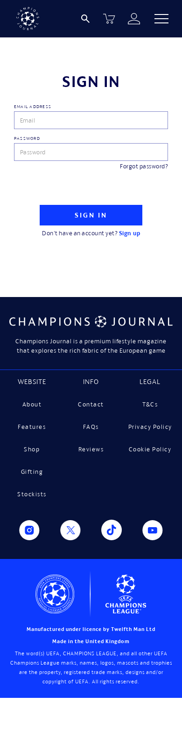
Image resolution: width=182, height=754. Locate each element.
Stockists (32, 494)
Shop (32, 449)
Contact (91, 404)
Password (27, 138)
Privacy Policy (150, 426)
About (32, 404)
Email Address (32, 106)
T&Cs (150, 404)
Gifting (32, 471)
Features (32, 426)
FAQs (91, 426)
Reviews (91, 449)
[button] (161, 18)
